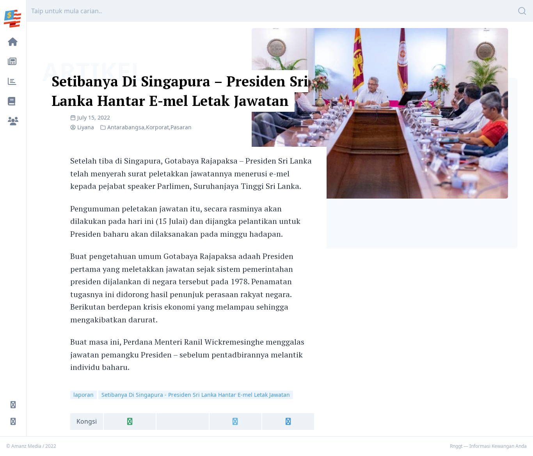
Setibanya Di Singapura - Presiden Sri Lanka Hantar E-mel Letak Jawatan (195, 394)
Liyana (85, 127)
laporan (83, 394)
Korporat (157, 127)
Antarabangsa (125, 127)
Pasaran (181, 127)
